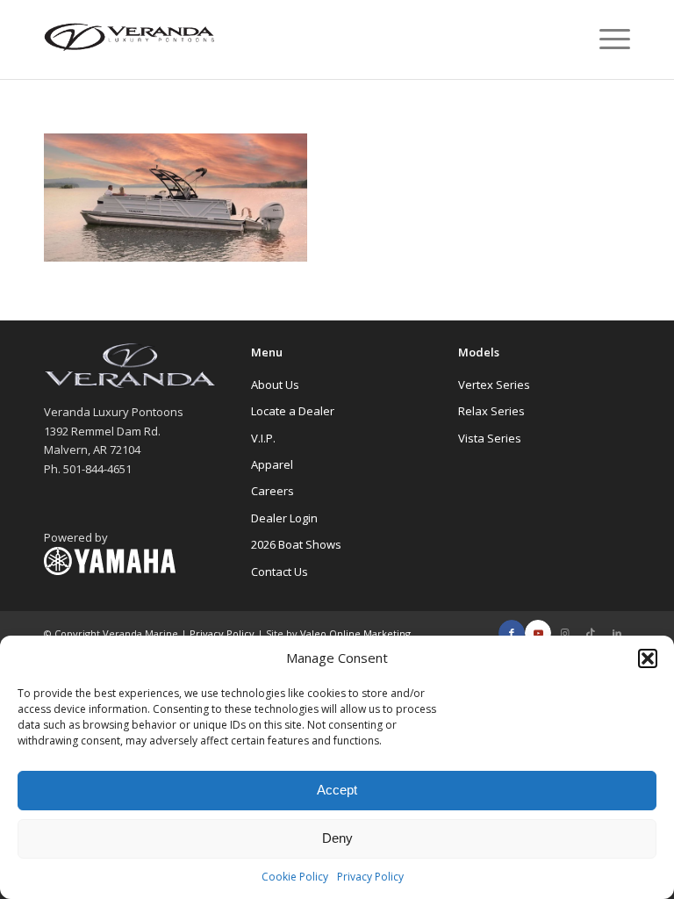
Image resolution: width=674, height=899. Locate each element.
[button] (647, 658)
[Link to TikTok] (590, 633)
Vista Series (489, 438)
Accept (337, 789)
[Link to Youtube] (538, 633)
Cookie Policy (295, 876)
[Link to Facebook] (511, 633)
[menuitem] (606, 39)
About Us (275, 384)
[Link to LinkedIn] (617, 633)
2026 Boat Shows (296, 544)
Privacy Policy (370, 876)
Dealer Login (284, 518)
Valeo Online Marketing (355, 633)
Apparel (272, 464)
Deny (337, 838)
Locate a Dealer (292, 411)
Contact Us (279, 571)
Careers (272, 491)
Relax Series (491, 411)
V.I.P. (263, 438)
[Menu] (606, 39)
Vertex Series (494, 384)
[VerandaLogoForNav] (130, 39)
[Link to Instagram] (564, 633)
